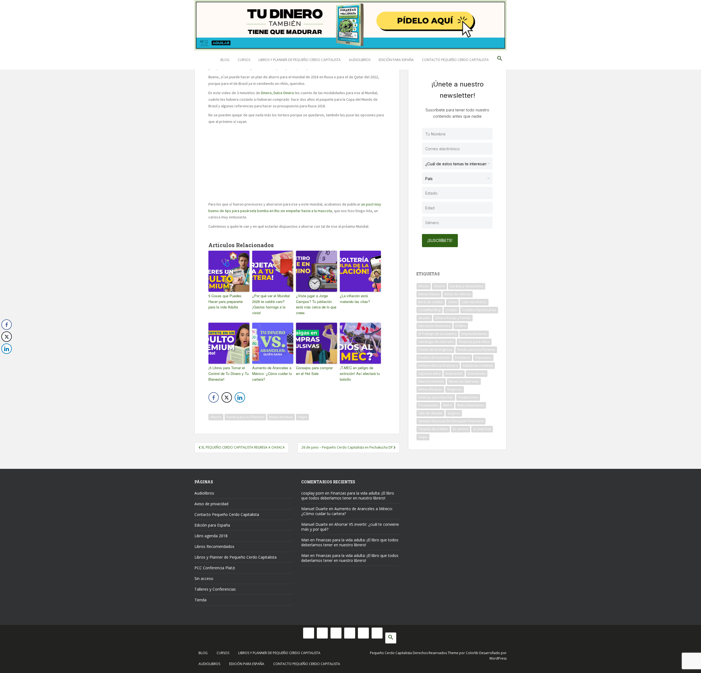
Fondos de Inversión (434, 357)
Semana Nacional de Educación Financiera (451, 421)
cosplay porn (312, 493)
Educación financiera (434, 325)
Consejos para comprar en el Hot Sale (314, 370)
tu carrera (460, 429)
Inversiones (476, 373)
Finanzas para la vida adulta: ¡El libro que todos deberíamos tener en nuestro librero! (347, 495)
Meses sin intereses (464, 381)
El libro (460, 325)
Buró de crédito (430, 302)
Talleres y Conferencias (215, 589)
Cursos (244, 59)
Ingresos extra (429, 373)
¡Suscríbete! (439, 240)
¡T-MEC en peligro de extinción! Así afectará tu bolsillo (360, 373)
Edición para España (396, 59)
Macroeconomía (431, 381)
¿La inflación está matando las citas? (355, 298)
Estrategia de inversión (436, 341)
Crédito (451, 310)
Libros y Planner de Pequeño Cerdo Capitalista (299, 59)
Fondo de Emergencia (435, 349)
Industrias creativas (478, 365)
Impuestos (483, 357)
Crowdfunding (429, 310)
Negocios (454, 389)
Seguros (453, 413)
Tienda (200, 599)
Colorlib (472, 653)
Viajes (302, 417)
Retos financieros (470, 405)
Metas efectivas (281, 417)
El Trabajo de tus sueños (437, 333)
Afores (423, 286)
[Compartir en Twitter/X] (227, 397)
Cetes (452, 302)
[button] (499, 59)
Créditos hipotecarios (479, 310)
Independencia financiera (438, 365)
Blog (224, 59)
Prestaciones (468, 397)
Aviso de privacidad (211, 503)
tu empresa (482, 429)
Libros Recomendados (214, 546)
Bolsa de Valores (457, 294)
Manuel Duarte (314, 508)
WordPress (498, 658)
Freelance (462, 357)
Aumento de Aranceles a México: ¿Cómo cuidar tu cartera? (272, 373)
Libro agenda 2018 (211, 535)
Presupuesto (428, 405)
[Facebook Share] (213, 397)
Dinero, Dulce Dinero (277, 92)
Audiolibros (359, 59)
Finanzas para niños (474, 341)
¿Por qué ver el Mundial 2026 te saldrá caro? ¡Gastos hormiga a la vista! (271, 304)
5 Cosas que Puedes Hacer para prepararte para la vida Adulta (225, 301)
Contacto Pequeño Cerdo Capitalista (455, 59)
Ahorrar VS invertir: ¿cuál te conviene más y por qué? (350, 527)
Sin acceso (203, 578)
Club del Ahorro (474, 302)
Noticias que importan (435, 397)
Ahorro (216, 417)
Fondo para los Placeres (245, 417)
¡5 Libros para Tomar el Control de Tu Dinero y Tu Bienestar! (228, 373)
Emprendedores (474, 333)
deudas (424, 318)
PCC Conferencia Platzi (214, 567)
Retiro (447, 405)
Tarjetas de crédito (433, 429)
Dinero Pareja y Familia (453, 318)
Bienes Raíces (428, 294)
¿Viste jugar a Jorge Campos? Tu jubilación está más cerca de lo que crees (316, 304)
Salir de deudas (430, 413)
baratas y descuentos (466, 286)
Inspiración (454, 373)
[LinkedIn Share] (240, 397)
